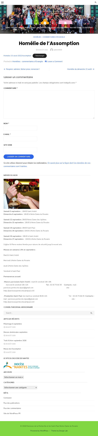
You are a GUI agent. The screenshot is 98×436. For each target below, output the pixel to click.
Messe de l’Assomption (12, 349)
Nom (6, 123)
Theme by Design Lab (59, 431)
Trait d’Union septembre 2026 (15, 340)
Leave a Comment (55, 61)
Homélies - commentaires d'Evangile (49, 37)
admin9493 (58, 50)
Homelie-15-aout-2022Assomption (17, 55)
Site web (8, 145)
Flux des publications (12, 403)
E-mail (7, 134)
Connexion (8, 398)
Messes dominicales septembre (15, 332)
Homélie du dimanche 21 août (79, 69)
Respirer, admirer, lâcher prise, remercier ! (23, 69)
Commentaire (11, 88)
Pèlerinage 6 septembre (13, 324)
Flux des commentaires (12, 408)
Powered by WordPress (39, 431)
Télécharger (39, 56)
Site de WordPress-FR (12, 413)
